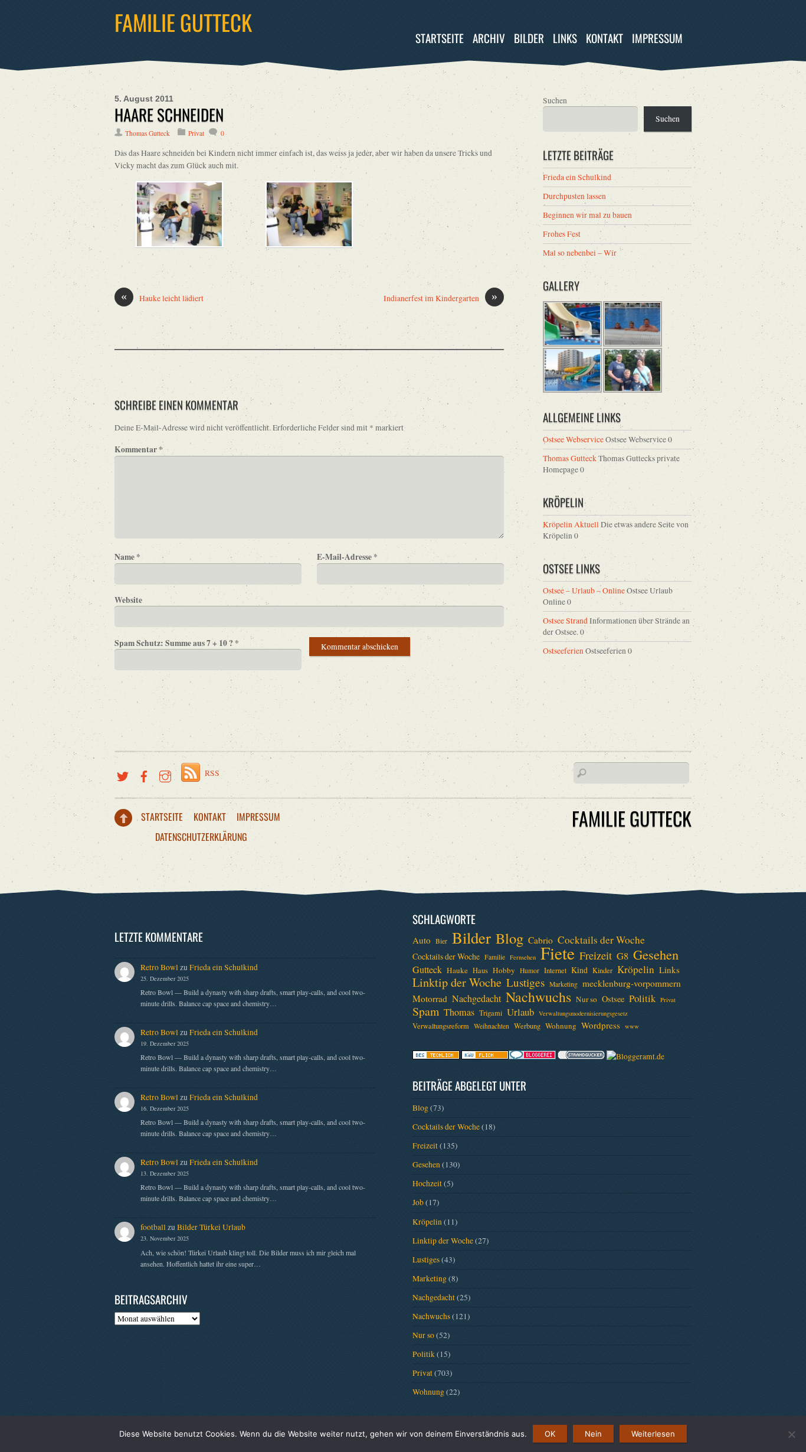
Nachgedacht (476, 998)
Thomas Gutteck (147, 133)
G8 (622, 956)
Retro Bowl (159, 967)
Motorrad (429, 998)
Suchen (555, 100)
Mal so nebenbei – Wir (580, 252)
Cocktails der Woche (601, 940)
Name (127, 557)
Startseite (439, 38)
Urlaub (520, 1012)
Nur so (586, 999)
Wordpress (600, 1025)
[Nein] (791, 1434)
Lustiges (525, 982)
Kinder (602, 970)
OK (550, 1433)
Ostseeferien (563, 650)
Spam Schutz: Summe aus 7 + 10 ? (176, 643)
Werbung (527, 1025)
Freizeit (595, 955)
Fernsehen (523, 957)
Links (565, 38)
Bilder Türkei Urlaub (211, 1227)
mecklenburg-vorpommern (631, 983)
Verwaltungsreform (440, 1025)
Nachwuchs (538, 997)
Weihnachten (491, 1026)
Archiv (489, 38)
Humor (529, 970)
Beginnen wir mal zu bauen (587, 215)
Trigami (490, 1012)
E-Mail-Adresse (347, 557)
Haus (480, 970)
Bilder (529, 38)
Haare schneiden (169, 114)
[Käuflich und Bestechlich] (436, 1056)
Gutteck (427, 969)
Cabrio (540, 940)
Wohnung (560, 1025)
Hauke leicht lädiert (162, 298)
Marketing (563, 984)
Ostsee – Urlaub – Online (584, 590)
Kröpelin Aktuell (571, 524)
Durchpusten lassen (574, 196)
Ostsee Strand (565, 620)
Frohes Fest (562, 234)
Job (418, 1202)
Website (128, 600)
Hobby (504, 970)
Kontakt (604, 38)
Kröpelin (635, 969)
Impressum (657, 38)
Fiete (557, 953)
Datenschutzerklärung (201, 837)
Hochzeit (427, 1183)
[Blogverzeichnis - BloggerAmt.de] (635, 1056)
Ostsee (613, 998)
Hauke (457, 970)
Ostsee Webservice (573, 439)
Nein (593, 1433)
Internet (555, 970)
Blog (509, 938)
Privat (196, 133)
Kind (579, 969)
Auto (421, 940)
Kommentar (138, 449)
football (153, 1227)
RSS (212, 773)
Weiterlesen (653, 1433)
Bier (441, 941)
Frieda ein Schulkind (577, 177)
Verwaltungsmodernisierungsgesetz (583, 1013)
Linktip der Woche (457, 982)
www (632, 1026)
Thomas (459, 1012)
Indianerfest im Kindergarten (440, 298)
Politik (642, 998)
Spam (425, 1011)
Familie (494, 956)
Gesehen (656, 954)
